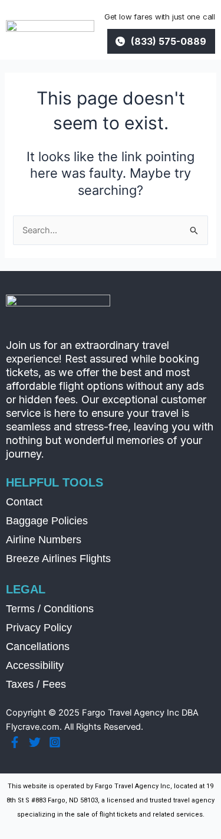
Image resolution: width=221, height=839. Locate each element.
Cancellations (38, 646)
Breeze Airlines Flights (58, 558)
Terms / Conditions (50, 609)
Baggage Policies (47, 521)
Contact (24, 502)
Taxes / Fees (36, 684)
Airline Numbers (43, 540)
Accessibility (35, 665)
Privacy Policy (39, 628)
